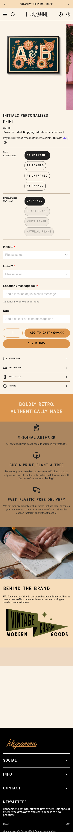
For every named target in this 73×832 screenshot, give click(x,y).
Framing (12, 386)
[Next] (68, 4)
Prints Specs (15, 377)
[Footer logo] (21, 743)
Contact (12, 788)
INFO (7, 774)
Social (10, 760)
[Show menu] (5, 14)
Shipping (28, 132)
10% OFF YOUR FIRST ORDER (36, 4)
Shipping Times (15, 367)
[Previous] (4, 4)
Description (14, 358)
